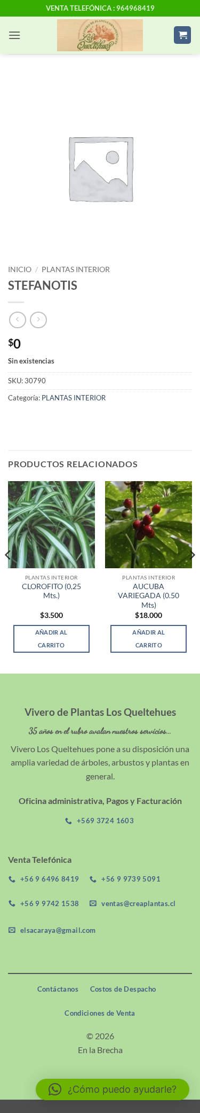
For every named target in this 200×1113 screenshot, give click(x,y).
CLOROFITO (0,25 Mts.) (51, 591)
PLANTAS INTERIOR (76, 269)
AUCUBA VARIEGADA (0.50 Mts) (148, 595)
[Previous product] (38, 320)
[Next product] (17, 320)
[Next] (191, 576)
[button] (14, 35)
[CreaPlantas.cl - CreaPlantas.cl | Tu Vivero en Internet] (100, 35)
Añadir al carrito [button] (51, 638)
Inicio (19, 269)
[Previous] (8, 576)
